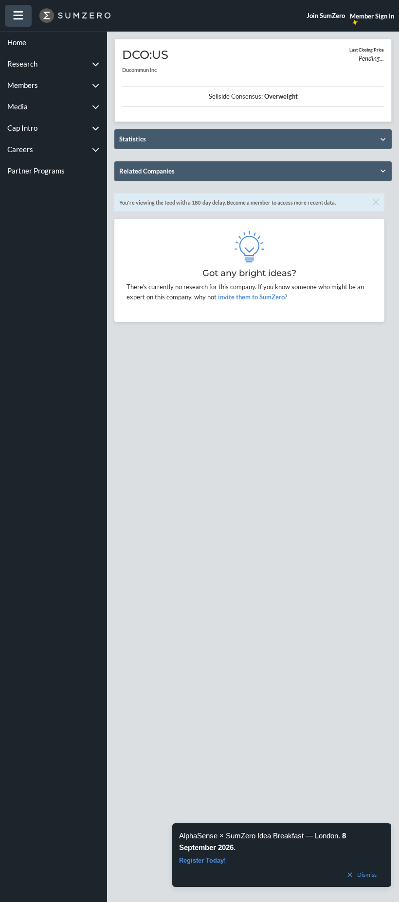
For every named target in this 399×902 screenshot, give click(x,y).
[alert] (281, 855)
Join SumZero (326, 15)
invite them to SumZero (251, 297)
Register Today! (202, 860)
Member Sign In (372, 16)
